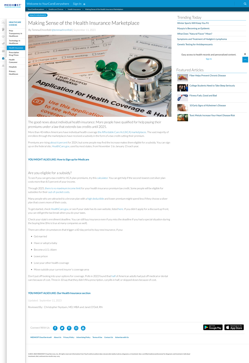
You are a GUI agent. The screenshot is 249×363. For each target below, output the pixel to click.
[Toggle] (245, 59)
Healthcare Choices (15, 23)
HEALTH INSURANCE (38, 15)
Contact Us (108, 337)
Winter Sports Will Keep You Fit (193, 23)
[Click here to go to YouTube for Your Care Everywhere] (83, 328)
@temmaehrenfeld (62, 29)
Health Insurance (16, 48)
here (120, 209)
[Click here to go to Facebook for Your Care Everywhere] (55, 328)
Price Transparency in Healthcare (15, 33)
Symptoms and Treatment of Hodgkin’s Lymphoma (202, 39)
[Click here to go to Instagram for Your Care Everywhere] (69, 328)
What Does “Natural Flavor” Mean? (194, 33)
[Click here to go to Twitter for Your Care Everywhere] (62, 328)
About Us (57, 337)
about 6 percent (58, 142)
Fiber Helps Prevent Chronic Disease (207, 75)
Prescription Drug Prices (14, 53)
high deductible (95, 198)
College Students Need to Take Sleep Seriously (212, 85)
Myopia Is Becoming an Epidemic (193, 28)
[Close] (245, 54)
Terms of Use (97, 337)
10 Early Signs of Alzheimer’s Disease (207, 105)
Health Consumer (13, 60)
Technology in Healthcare (14, 41)
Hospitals (13, 67)
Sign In (77, 3)
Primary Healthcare (13, 72)
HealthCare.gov (60, 146)
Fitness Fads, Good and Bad (203, 95)
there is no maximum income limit (63, 188)
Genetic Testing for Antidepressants (195, 44)
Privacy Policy (68, 337)
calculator (102, 177)
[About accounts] (84, 3)
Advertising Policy (83, 337)
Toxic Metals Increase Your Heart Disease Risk (212, 115)
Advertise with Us (122, 337)
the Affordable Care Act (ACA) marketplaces (122, 132)
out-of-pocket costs (58, 192)
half (113, 276)
